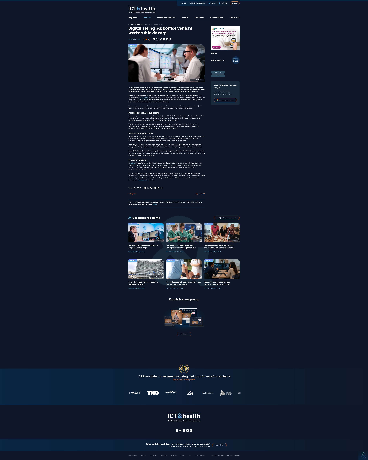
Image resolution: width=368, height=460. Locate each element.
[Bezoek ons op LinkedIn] (187, 430)
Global (189, 455)
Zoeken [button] (213, 3)
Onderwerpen (153, 455)
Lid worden (184, 334)
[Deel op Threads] (154, 39)
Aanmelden (219, 445)
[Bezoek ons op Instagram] (191, 430)
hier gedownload (143, 180)
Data (217, 76)
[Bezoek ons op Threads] (177, 430)
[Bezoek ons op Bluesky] (180, 430)
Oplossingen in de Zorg (197, 3)
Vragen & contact (132, 455)
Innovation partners (166, 17)
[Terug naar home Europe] (141, 9)
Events (185, 17)
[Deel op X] (157, 39)
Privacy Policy (164, 455)
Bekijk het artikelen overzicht (227, 218)
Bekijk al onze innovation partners (184, 380)
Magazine (132, 17)
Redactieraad (216, 17)
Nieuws (147, 17)
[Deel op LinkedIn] (167, 39)
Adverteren (143, 455)
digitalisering (143, 98)
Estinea (132, 163)
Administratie (139, 24)
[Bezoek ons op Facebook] (184, 430)
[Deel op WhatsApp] (171, 39)
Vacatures (235, 17)
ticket (155, 204)
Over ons (183, 3)
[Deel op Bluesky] (161, 39)
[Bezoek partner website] (137, 393)
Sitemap (182, 455)
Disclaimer (173, 455)
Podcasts (199, 17)
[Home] (128, 24)
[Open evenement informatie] (363, 455)
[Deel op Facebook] (164, 39)
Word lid (235, 3)
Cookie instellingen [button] (200, 455)
